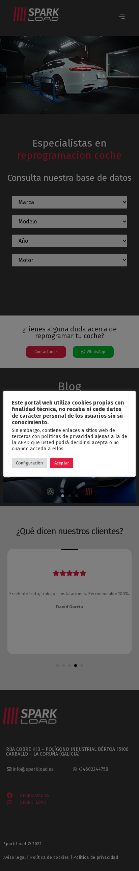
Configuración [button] (29, 462)
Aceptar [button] (61, 462)
